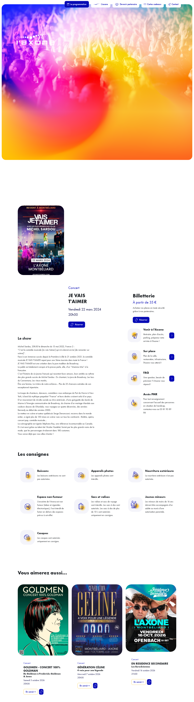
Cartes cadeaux (154, 4)
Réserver (79, 324)
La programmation (78, 4)
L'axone (104, 4)
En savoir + (31, 691)
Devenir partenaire (128, 4)
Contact (175, 4)
